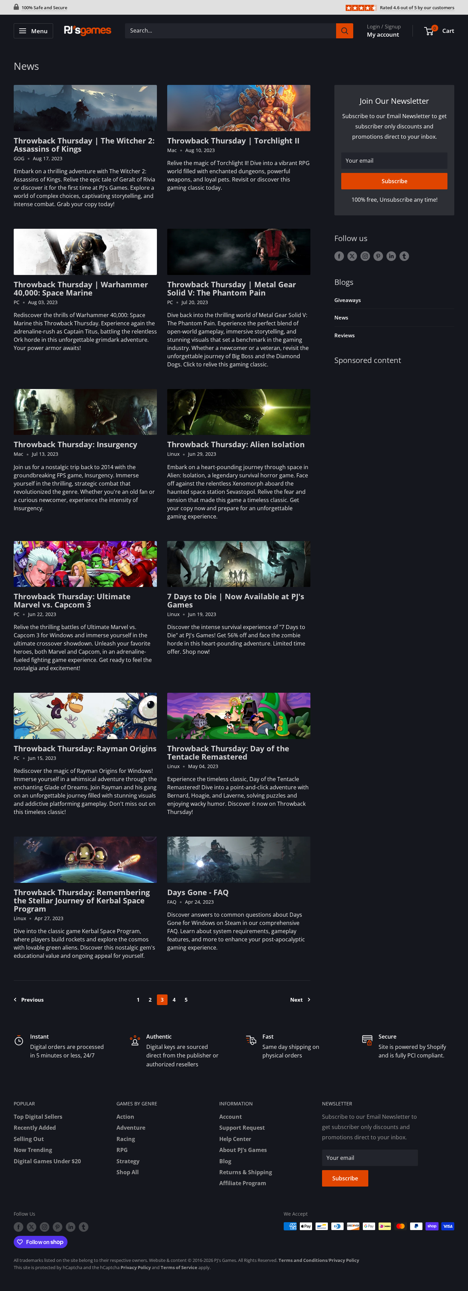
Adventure (130, 1127)
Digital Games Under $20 (47, 1161)
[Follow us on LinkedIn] (391, 256)
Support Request (242, 1127)
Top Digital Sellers (38, 1116)
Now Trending (33, 1150)
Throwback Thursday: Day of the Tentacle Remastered (228, 752)
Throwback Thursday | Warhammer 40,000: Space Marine (81, 288)
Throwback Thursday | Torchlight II (233, 140)
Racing (125, 1139)
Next (296, 999)
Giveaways (347, 300)
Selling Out (29, 1139)
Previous (32, 999)
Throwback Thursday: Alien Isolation (236, 444)
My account (383, 34)
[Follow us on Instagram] (365, 256)
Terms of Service (179, 1267)
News (341, 317)
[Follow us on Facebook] (339, 256)
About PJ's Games (243, 1150)
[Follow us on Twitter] (352, 256)
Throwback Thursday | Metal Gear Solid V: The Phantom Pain (231, 288)
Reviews (344, 335)
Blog (225, 1161)
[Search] (344, 30)
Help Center (235, 1139)
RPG (122, 1150)
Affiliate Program (242, 1183)
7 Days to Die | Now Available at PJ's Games (235, 600)
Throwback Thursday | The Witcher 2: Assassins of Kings (84, 144)
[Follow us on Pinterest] (378, 256)
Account (230, 1116)
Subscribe (394, 181)
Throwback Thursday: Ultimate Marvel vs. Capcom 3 (72, 600)
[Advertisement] (394, 426)
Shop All (127, 1172)
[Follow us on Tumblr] (404, 256)
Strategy (127, 1161)
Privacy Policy (344, 1260)
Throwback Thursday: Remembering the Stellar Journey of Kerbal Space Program (82, 900)
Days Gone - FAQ (198, 892)
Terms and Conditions (303, 1260)
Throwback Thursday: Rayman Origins (85, 748)
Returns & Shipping (245, 1172)
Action (125, 1116)
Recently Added (35, 1127)
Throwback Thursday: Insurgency (75, 444)
